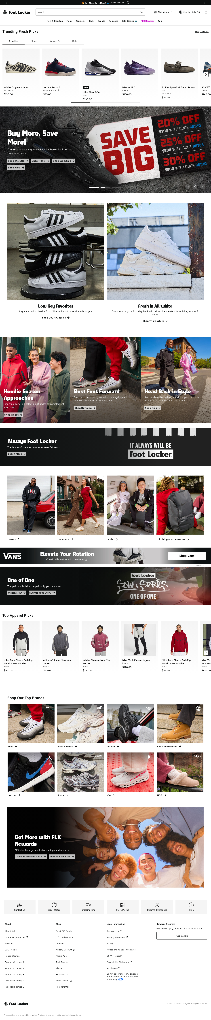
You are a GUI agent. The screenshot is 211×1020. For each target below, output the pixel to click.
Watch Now (15, 592)
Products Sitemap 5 (14, 986)
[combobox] (90, 12)
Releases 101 (62, 974)
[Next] (204, 2)
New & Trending (55, 21)
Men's (69, 21)
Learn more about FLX (28, 856)
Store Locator (62, 980)
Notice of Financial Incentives (121, 949)
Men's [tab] (34, 41)
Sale (160, 21)
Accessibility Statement (118, 962)
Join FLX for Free (60, 856)
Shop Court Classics (54, 317)
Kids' (91, 21)
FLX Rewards (147, 21)
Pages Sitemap (12, 955)
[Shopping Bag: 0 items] (206, 12)
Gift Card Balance (64, 937)
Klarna (59, 968)
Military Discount (64, 949)
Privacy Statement (116, 937)
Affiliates (9, 943)
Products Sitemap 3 (14, 974)
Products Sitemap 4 (14, 980)
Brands (101, 21)
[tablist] (43, 41)
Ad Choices (112, 968)
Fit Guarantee (63, 986)
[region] (105, 3)
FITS (109, 943)
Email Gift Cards (64, 931)
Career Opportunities (15, 937)
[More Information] (128, 2)
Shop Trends (202, 31)
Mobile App (61, 955)
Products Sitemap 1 (14, 962)
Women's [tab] (55, 41)
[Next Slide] (202, 186)
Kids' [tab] (75, 41)
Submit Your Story (40, 592)
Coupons (60, 943)
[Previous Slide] (194, 186)
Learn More (15, 453)
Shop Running (83, 407)
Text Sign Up (62, 962)
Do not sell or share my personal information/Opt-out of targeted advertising (123, 976)
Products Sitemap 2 (14, 968)
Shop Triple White (153, 320)
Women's (81, 21)
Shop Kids (151, 407)
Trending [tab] (13, 41)
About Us (9, 931)
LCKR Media (11, 949)
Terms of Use (113, 931)
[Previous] (6, 2)
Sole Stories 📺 (129, 21)
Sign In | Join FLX (191, 12)
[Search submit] (141, 12)
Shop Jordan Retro (19, 164)
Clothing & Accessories (171, 539)
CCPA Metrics (113, 955)
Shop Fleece (11, 414)
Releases (113, 21)
